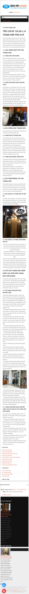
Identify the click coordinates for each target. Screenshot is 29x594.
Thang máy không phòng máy (9, 464)
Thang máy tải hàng (7, 459)
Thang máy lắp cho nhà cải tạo (9, 453)
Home (14, 489)
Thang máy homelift (7, 455)
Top (4, 491)
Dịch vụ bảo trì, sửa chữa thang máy (11, 457)
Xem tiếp (4, 542)
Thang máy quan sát (7, 461)
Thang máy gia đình (7, 450)
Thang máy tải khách (7, 451)
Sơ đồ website (5, 476)
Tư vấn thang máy (6, 472)
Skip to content (7, 21)
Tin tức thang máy (6, 470)
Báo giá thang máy (6, 463)
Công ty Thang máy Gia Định (12, 590)
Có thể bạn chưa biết (7, 474)
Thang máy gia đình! (18, 591)
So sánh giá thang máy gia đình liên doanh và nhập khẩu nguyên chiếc (6, 514)
